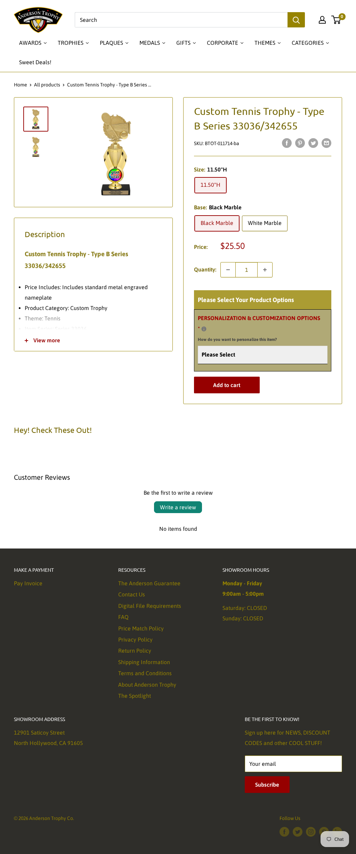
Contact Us (131, 594)
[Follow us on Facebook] (284, 831)
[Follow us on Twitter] (297, 831)
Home (20, 84)
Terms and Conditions (145, 673)
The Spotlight (134, 696)
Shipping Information (144, 662)
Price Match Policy (141, 628)
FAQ (123, 617)
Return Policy (134, 650)
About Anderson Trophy (147, 684)
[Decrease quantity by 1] (228, 269)
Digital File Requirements (149, 606)
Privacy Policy (135, 639)
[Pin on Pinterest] (300, 143)
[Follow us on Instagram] (311, 831)
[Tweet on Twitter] (313, 143)
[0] (336, 20)
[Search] (296, 19)
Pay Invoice (28, 583)
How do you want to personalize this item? (237, 339)
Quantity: (205, 269)
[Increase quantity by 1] (265, 269)
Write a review (178, 507)
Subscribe (267, 784)
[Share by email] (326, 143)
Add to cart (226, 385)
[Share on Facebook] (287, 143)
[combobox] (181, 19)
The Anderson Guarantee (149, 583)
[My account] (322, 20)
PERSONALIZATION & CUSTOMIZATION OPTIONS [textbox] (259, 328)
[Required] (204, 329)
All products (47, 84)
